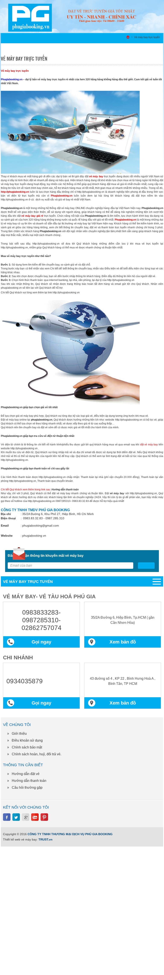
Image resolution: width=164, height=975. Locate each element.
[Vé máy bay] (101, 16)
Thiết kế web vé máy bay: (20, 839)
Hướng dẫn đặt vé (26, 774)
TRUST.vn (45, 839)
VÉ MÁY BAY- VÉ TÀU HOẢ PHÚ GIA (49, 596)
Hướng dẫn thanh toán (29, 780)
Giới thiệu (19, 733)
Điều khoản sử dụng (27, 740)
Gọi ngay (41, 642)
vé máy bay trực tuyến (20, 256)
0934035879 (24, 681)
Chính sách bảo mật (27, 747)
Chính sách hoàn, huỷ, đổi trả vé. (36, 754)
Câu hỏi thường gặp (27, 787)
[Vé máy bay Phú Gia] (30, 17)
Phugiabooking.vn (11, 208)
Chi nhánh (18, 657)
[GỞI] (146, 565)
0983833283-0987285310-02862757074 (42, 620)
